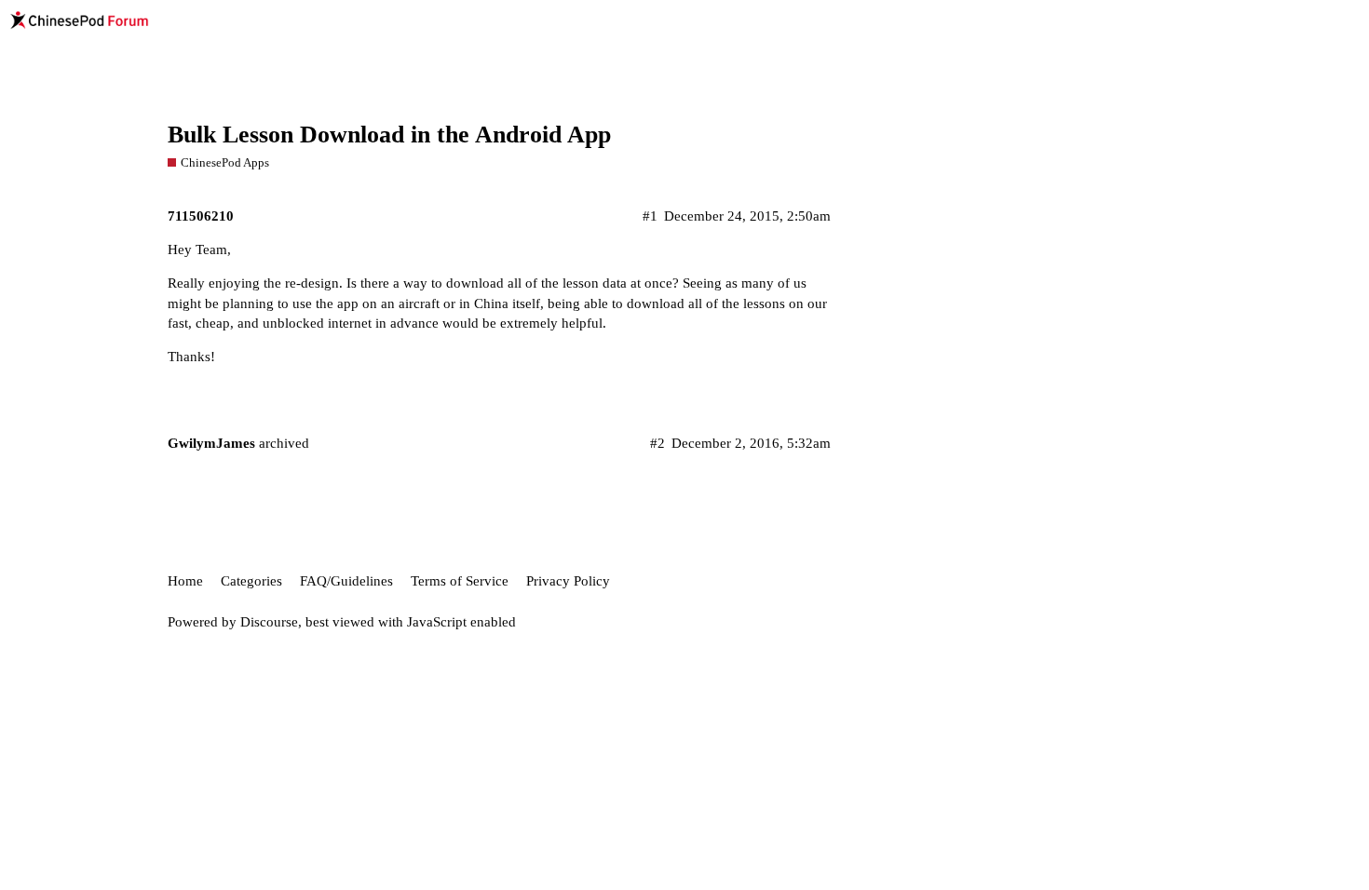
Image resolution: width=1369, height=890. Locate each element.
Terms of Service (459, 580)
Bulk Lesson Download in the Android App (389, 134)
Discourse (269, 621)
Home (185, 580)
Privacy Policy (568, 580)
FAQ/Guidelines (346, 580)
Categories (251, 580)
